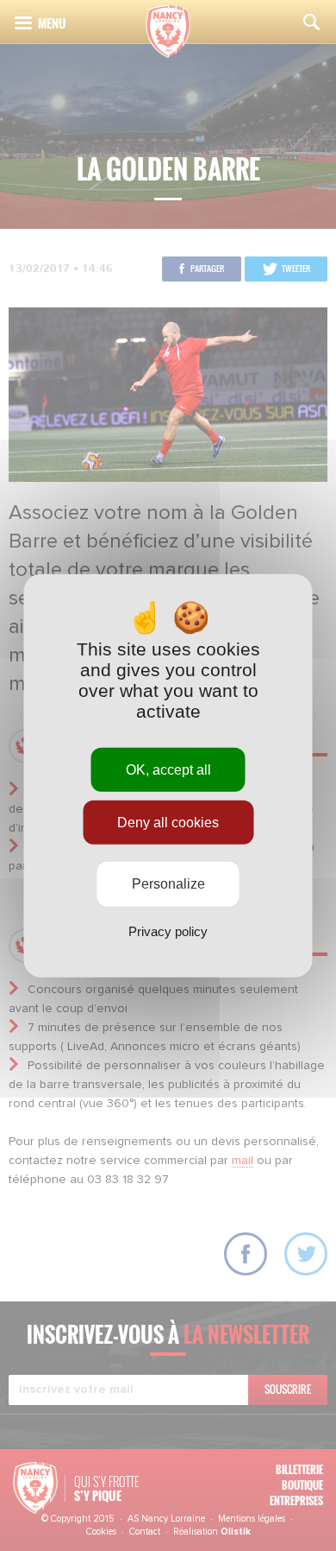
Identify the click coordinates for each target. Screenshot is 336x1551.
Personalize (168, 884)
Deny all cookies (168, 822)
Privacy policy (168, 930)
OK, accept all (168, 770)
